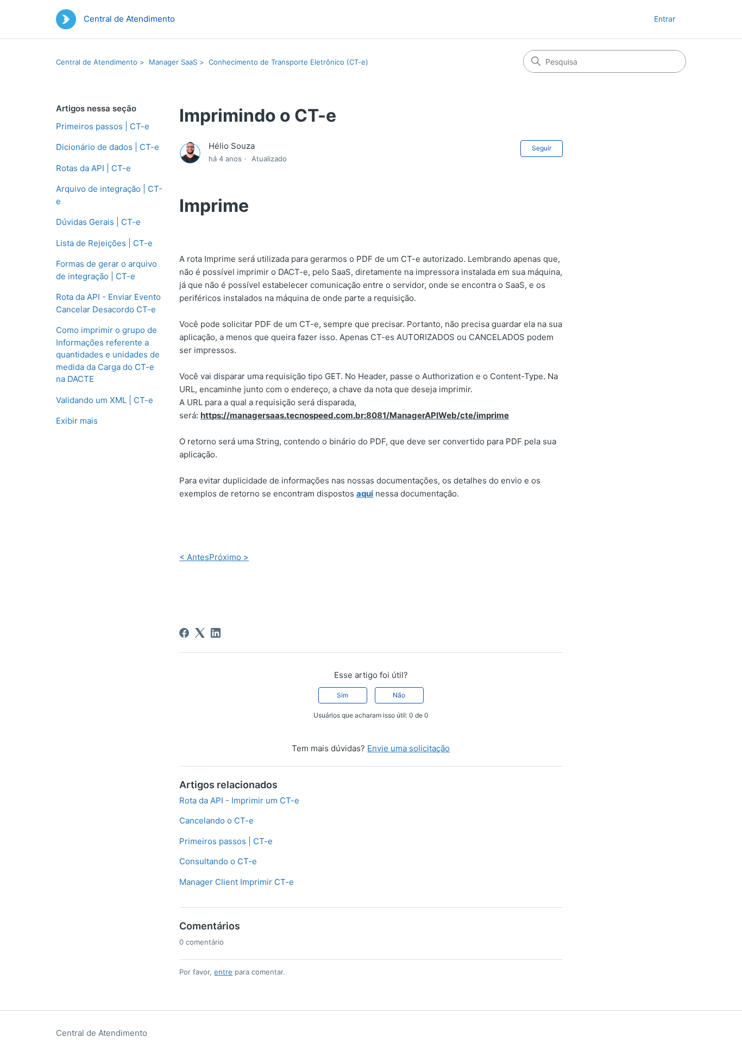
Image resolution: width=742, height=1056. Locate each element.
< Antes (194, 557)
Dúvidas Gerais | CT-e (98, 222)
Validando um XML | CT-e (104, 400)
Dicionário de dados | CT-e (107, 147)
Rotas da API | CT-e (93, 168)
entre (223, 971)
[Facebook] (184, 633)
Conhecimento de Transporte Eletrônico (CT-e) (288, 62)
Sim (342, 695)
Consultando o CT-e (218, 861)
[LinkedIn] (216, 633)
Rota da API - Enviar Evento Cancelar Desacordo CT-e (108, 303)
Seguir (541, 148)
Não (399, 695)
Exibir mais (77, 421)
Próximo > (229, 557)
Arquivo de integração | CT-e (109, 195)
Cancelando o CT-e (216, 820)
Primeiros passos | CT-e (102, 126)
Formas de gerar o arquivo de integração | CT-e (106, 270)
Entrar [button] (664, 18)
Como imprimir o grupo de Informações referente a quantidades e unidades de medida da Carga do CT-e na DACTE (108, 354)
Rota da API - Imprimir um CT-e (239, 800)
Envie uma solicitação (408, 748)
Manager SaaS (173, 62)
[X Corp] (200, 633)
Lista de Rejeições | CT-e (104, 243)
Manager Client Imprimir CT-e (236, 882)
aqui (364, 493)
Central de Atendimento (96, 62)
